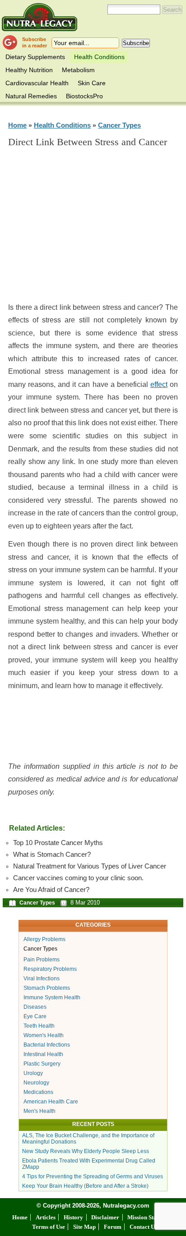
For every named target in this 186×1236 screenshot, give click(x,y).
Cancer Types (119, 125)
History (73, 1217)
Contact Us (143, 1226)
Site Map (84, 1226)
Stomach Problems (46, 988)
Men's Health (39, 1111)
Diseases (34, 1007)
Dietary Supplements (35, 56)
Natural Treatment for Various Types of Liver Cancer (89, 866)
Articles (46, 1217)
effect (158, 384)
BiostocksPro (84, 96)
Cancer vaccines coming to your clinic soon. (78, 878)
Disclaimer (105, 1217)
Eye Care (34, 1016)
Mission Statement (150, 1217)
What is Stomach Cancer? (52, 854)
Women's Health (43, 1035)
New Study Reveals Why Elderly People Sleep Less (85, 1151)
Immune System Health (51, 997)
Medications (38, 1092)
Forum (112, 1226)
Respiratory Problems (50, 969)
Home (17, 125)
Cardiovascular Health (37, 83)
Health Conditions (99, 56)
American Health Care (50, 1101)
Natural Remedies (31, 96)
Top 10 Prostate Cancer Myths (58, 842)
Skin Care (92, 83)
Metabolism (78, 70)
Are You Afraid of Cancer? (51, 889)
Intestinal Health (43, 1054)
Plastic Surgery (41, 1064)
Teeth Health (39, 1026)
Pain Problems (41, 959)
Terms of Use (48, 1226)
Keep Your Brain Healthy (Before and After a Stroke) (85, 1186)
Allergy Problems (44, 939)
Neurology (36, 1083)
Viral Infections (41, 978)
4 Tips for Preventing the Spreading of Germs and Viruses (92, 1176)
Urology (33, 1073)
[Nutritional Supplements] (39, 17)
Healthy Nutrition (29, 70)
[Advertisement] (93, 228)
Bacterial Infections (46, 1045)
